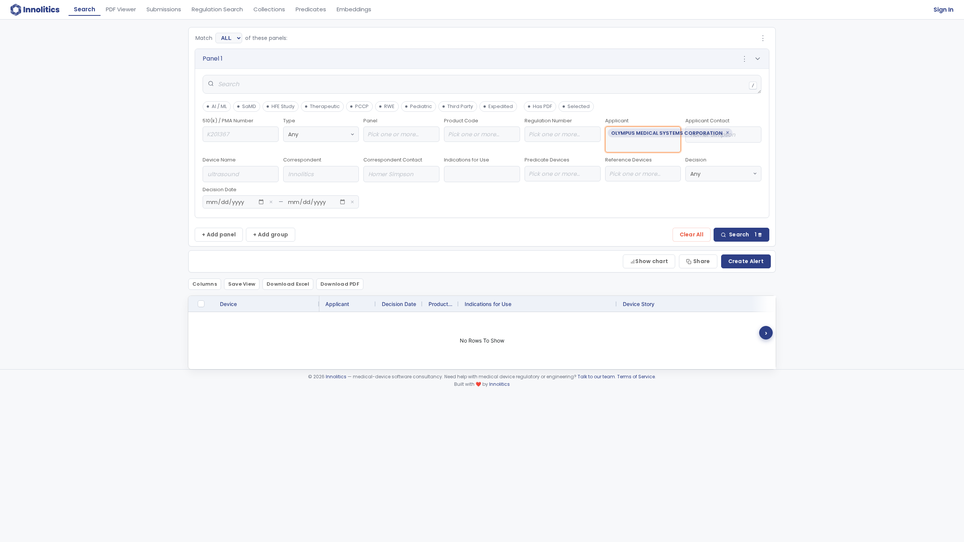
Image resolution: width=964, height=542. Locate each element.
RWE (389, 106)
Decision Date (278, 196)
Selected (578, 106)
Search (84, 9)
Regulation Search (217, 9)
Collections (269, 9)
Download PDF (339, 284)
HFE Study (283, 106)
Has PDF (542, 106)
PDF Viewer (121, 9)
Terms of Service (636, 376)
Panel (370, 120)
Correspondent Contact (392, 159)
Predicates (311, 9)
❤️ (478, 384)
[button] (482, 59)
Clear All (692, 234)
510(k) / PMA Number (228, 120)
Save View (241, 284)
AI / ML (219, 106)
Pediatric (421, 106)
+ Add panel (219, 234)
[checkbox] (201, 303)
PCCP (362, 106)
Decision (695, 159)
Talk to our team (596, 376)
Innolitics (336, 376)
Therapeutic (325, 106)
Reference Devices (628, 159)
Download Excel (288, 284)
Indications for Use (466, 159)
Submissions (163, 9)
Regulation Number (548, 120)
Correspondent (302, 159)
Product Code (461, 120)
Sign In (943, 9)
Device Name (219, 159)
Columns (204, 284)
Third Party (460, 106)
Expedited (500, 106)
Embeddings (354, 9)
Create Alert (746, 261)
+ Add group (270, 234)
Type (289, 120)
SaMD (249, 106)
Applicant (643, 127)
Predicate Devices (547, 159)
